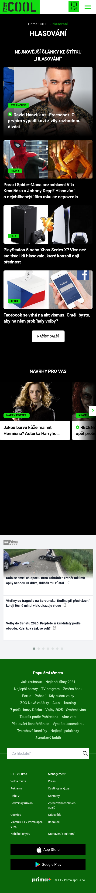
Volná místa (18, 781)
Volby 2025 (54, 710)
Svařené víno (76, 710)
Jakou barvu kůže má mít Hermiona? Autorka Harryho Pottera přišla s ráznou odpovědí (29, 431)
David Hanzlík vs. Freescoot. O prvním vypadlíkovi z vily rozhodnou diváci (44, 121)
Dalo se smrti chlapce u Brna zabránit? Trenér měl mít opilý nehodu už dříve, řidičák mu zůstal (45, 580)
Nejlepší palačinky (65, 731)
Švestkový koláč (48, 738)
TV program (50, 689)
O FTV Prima (18, 774)
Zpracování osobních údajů (61, 805)
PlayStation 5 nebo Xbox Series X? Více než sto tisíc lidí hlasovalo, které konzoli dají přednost (44, 256)
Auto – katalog (64, 703)
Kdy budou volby (61, 696)
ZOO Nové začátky (34, 703)
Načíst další (48, 336)
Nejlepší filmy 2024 (60, 682)
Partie (26, 696)
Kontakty (54, 796)
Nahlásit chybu (20, 834)
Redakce (54, 822)
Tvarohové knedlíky (32, 731)
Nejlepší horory (26, 689)
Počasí (40, 696)
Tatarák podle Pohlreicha (39, 717)
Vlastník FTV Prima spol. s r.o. (26, 824)
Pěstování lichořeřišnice (30, 724)
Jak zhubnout (31, 682)
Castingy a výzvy (58, 788)
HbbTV (15, 796)
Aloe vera (69, 717)
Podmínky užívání (21, 803)
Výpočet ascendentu (68, 724)
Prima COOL (38, 24)
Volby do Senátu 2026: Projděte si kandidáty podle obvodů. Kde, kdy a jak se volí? (43, 625)
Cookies (15, 814)
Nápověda (54, 814)
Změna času (72, 689)
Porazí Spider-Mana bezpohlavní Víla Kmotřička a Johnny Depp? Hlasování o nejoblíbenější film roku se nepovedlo (40, 190)
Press (52, 781)
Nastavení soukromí (61, 834)
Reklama (16, 788)
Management (56, 774)
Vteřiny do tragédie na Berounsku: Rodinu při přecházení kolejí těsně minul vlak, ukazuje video (47, 603)
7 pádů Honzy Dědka (26, 710)
